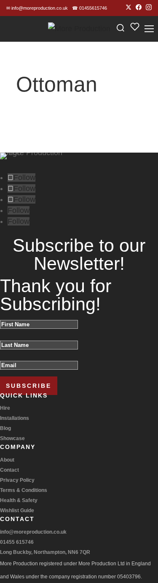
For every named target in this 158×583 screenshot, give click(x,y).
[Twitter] (128, 8)
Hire (5, 408)
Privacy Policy (17, 480)
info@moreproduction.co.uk (37, 8)
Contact (9, 470)
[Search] (120, 29)
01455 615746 (17, 542)
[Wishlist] (134, 29)
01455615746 (89, 8)
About (7, 460)
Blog (5, 428)
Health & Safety (18, 500)
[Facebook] (139, 8)
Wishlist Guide (17, 510)
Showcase (12, 438)
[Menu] (149, 28)
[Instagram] (149, 8)
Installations (14, 418)
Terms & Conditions (23, 490)
